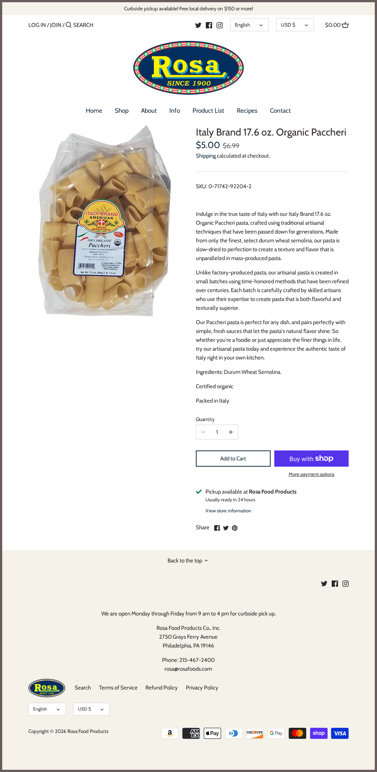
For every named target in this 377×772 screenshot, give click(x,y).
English (242, 25)
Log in (37, 25)
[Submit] (69, 25)
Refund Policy (161, 687)
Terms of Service (118, 687)
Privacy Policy (202, 687)
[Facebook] (209, 25)
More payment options (311, 474)
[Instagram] (219, 25)
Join (55, 25)
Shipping (206, 155)
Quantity (205, 419)
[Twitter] (198, 25)
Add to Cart (233, 458)
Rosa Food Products (88, 731)
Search (83, 687)
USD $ (288, 25)
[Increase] (231, 432)
